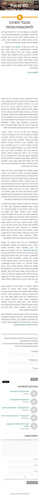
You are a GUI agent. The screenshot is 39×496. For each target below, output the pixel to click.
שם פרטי (34, 351)
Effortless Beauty (30, 250)
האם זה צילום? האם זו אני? (19, 391)
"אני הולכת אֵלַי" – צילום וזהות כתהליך (15, 408)
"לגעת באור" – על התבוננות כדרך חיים (15, 416)
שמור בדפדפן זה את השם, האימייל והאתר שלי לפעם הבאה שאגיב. (21, 479)
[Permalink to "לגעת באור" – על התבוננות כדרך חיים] (34, 418)
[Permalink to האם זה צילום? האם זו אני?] (34, 393)
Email (36, 465)
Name (36, 459)
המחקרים (17, 47)
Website (36, 471)
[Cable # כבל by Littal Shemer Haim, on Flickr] (19, 83)
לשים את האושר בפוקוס (19, 8)
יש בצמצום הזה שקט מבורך (19, 399)
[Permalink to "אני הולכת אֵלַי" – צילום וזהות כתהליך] (34, 409)
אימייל (35, 368)
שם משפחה (33, 360)
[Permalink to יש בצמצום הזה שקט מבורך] (34, 401)
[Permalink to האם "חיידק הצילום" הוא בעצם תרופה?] (34, 426)
